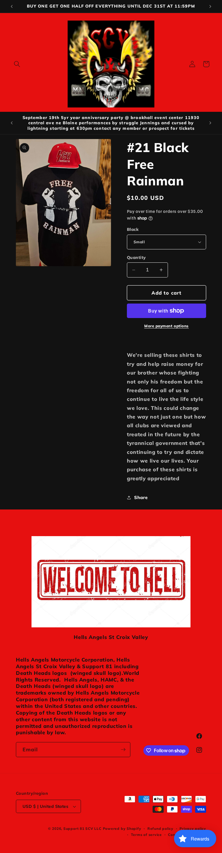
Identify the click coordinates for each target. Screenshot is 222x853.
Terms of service (146, 834)
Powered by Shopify (122, 828)
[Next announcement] (210, 6)
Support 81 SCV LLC (82, 828)
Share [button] (140, 497)
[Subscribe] (123, 749)
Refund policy (160, 828)
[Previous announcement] (11, 6)
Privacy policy (193, 828)
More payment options (166, 326)
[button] (17, 64)
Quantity (136, 257)
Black (132, 229)
